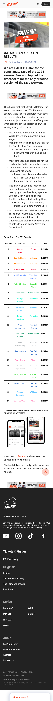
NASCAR (7, 619)
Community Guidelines (13, 676)
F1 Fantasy (10, 559)
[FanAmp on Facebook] (43, 536)
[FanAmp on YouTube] (6, 536)
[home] (12, 4)
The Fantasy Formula (14, 584)
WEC (30, 608)
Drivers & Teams (11, 649)
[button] (4, 4)
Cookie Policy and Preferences (16, 679)
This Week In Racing (13, 578)
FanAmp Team (15, 62)
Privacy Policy (26, 672)
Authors (7, 655)
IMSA (6, 625)
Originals (9, 567)
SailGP (31, 613)
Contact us (8, 660)
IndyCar (7, 613)
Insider (6, 573)
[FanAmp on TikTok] (31, 536)
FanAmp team (10, 644)
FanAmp (21, 456)
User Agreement (10, 672)
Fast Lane (8, 589)
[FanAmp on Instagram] (18, 536)
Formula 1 (8, 608)
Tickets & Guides (14, 551)
